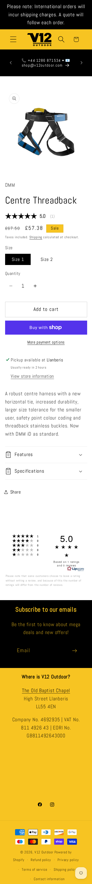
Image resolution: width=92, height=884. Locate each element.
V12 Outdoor (43, 852)
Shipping (35, 237)
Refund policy (41, 859)
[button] (13, 39)
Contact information (49, 879)
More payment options (46, 342)
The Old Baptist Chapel (46, 690)
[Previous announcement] (10, 62)
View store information (32, 376)
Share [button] (15, 492)
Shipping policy (65, 869)
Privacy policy (68, 859)
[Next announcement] (81, 62)
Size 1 (18, 259)
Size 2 (47, 259)
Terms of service (34, 869)
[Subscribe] (74, 650)
